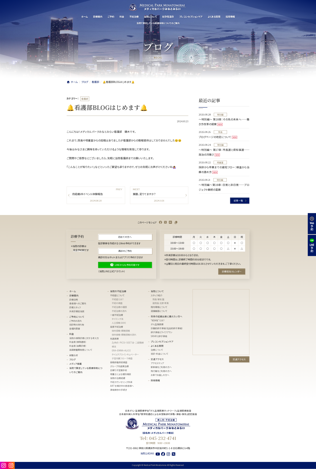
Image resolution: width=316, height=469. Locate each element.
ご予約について (76, 316)
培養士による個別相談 (120, 374)
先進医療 (114, 338)
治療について (157, 350)
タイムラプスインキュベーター (125, 354)
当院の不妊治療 (118, 291)
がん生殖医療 (157, 324)
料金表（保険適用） (77, 342)
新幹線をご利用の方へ (161, 367)
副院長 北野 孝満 (161, 303)
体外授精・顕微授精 (121, 330)
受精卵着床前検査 (118, 362)
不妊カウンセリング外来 (121, 382)
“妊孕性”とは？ (158, 320)
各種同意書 (74, 328)
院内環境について (159, 307)
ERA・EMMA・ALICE (121, 350)
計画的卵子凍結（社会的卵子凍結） (167, 328)
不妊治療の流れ (119, 311)
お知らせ (73, 355)
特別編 (220, 114)
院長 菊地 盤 (158, 299)
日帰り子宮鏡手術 (118, 370)
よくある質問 (157, 346)
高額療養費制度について (80, 350)
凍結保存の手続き (118, 390)
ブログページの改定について (215, 137)
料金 (71, 334)
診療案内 (74, 295)
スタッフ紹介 (156, 295)
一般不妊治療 (116, 315)
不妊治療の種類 (119, 307)
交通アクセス (157, 359)
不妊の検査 (117, 303)
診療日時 (73, 299)
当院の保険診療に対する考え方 (84, 338)
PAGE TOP (309, 458)
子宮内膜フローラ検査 (122, 358)
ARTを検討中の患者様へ (122, 386)
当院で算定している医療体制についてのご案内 (85, 370)
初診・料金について (159, 353)
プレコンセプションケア (162, 341)
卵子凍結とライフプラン (161, 332)
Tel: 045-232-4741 (158, 438)
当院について (157, 291)
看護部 (84, 98)
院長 (220, 132)
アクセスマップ (157, 363)
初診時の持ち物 (76, 324)
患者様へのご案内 (77, 303)
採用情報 (155, 380)
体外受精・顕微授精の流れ (124, 334)
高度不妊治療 (116, 327)
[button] (240, 201)
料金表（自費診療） (77, 346)
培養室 (220, 162)
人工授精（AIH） (119, 323)
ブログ (72, 359)
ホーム (72, 291)
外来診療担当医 (76, 311)
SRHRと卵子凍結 (159, 336)
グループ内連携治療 (119, 366)
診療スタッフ (75, 307)
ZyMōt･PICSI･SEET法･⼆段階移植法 (128, 344)
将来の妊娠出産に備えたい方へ (166, 316)
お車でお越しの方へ (160, 375)
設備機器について (159, 311)
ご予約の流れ (75, 320)
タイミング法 (117, 319)
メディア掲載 (75, 364)
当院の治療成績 (117, 378)
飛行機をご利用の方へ (161, 371)
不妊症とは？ (118, 299)
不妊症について (117, 295)
